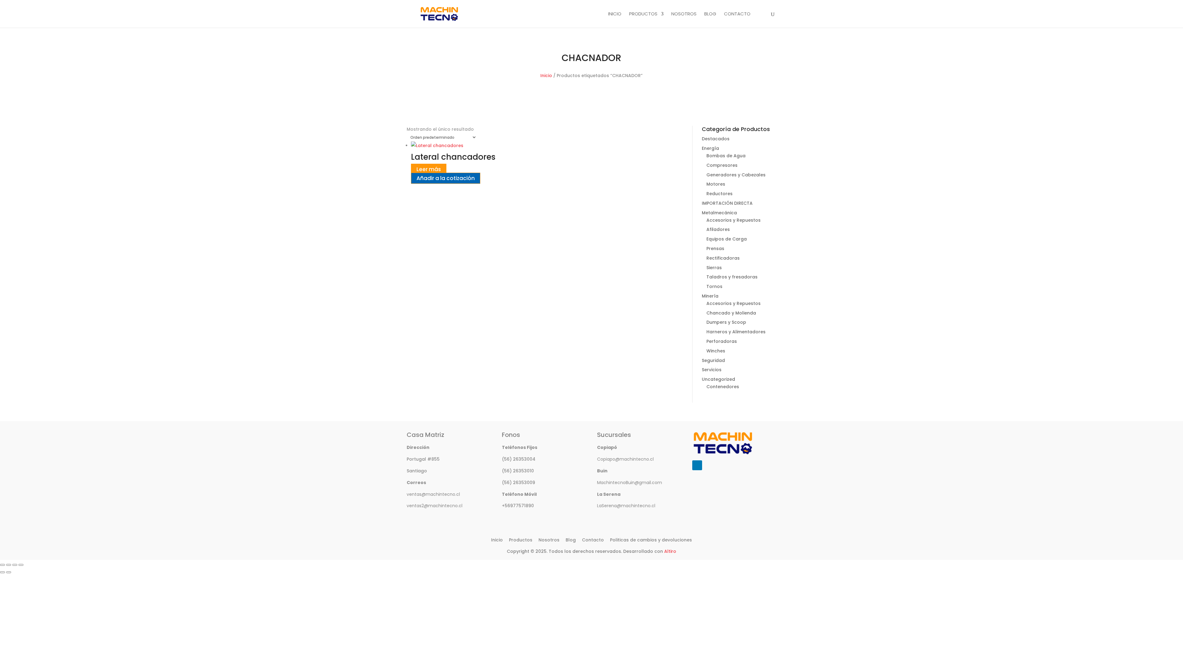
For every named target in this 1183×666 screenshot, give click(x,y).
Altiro (670, 551)
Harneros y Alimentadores (736, 332)
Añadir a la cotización (446, 178)
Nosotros (684, 14)
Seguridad (713, 360)
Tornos (714, 286)
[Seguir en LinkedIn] (697, 465)
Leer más (429, 169)
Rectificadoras (723, 258)
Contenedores (722, 387)
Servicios (712, 370)
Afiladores (718, 229)
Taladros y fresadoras (732, 277)
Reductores (719, 194)
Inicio (614, 14)
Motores (715, 184)
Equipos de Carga (726, 239)
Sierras (714, 268)
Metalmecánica (719, 213)
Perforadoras (721, 341)
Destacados (716, 139)
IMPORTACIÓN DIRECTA (727, 203)
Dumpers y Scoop (726, 322)
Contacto (737, 14)
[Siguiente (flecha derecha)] (8, 572)
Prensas (715, 248)
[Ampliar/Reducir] (2, 565)
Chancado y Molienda (731, 313)
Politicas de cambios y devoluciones (651, 540)
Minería (710, 296)
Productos (643, 14)
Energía (710, 148)
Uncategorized (718, 379)
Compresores (722, 165)
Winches (715, 351)
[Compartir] (14, 565)
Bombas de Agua (726, 156)
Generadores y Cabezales (736, 175)
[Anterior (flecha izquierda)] (2, 572)
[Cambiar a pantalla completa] (8, 565)
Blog (710, 14)
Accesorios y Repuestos (733, 220)
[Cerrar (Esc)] (20, 565)
